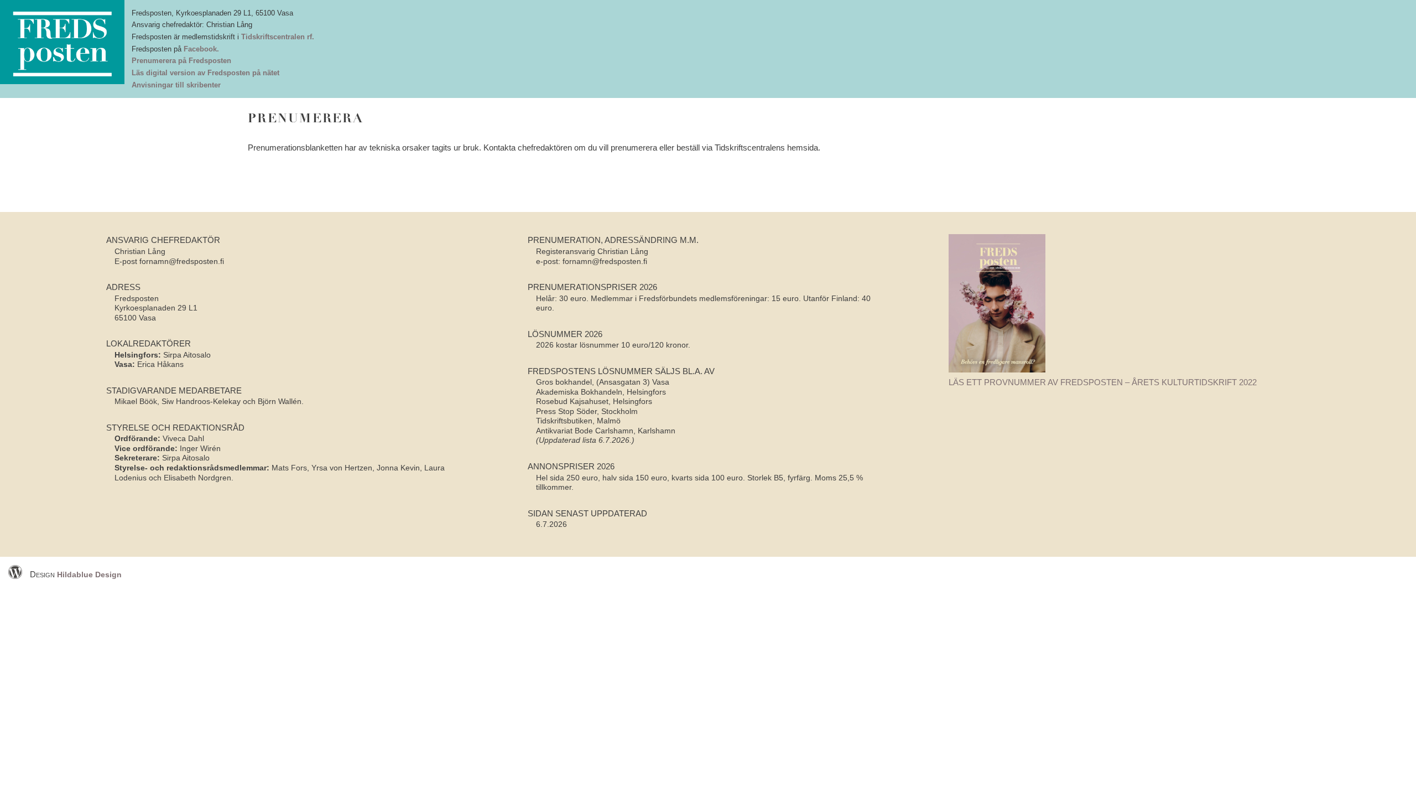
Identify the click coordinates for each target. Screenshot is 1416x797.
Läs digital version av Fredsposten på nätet (205, 73)
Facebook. (201, 49)
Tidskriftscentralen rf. (277, 37)
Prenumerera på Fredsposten (181, 60)
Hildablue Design (89, 575)
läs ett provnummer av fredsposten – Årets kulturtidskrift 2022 (1103, 382)
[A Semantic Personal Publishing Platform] (18, 575)
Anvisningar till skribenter (176, 85)
